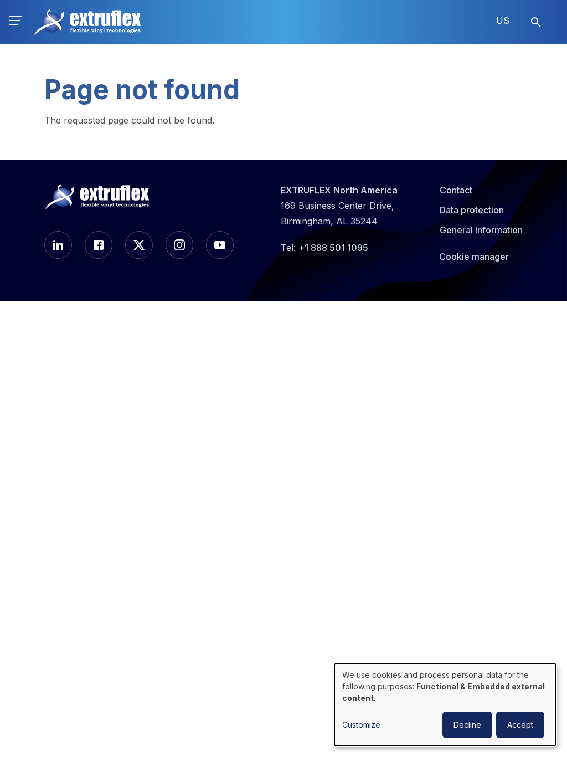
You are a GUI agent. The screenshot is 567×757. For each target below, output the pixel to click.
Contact (456, 190)
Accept (520, 724)
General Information (481, 230)
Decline (467, 724)
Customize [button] (361, 724)
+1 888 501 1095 (333, 247)
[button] (15, 22)
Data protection (472, 210)
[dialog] (445, 704)
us (502, 20)
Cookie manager (474, 256)
